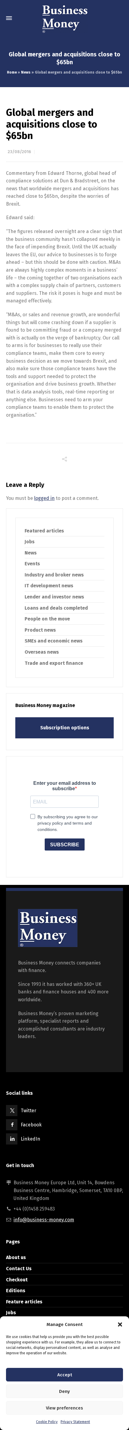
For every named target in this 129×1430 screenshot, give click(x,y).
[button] (120, 1324)
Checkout (17, 1280)
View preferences (64, 1408)
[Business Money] (64, 18)
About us (16, 1257)
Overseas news (42, 652)
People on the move (47, 619)
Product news (40, 630)
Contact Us (19, 1268)
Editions (15, 1290)
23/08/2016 (19, 151)
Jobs (29, 542)
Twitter (28, 1110)
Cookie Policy (47, 1422)
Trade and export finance (54, 663)
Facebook (31, 1125)
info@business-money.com (44, 1220)
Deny (64, 1391)
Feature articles (24, 1302)
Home (12, 72)
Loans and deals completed (56, 608)
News (26, 72)
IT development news (49, 586)
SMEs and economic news (53, 641)
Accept (64, 1375)
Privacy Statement (75, 1422)
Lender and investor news (54, 597)
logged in (44, 498)
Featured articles (44, 531)
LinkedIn (30, 1139)
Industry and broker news (54, 575)
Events (32, 564)
